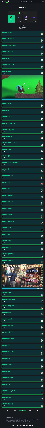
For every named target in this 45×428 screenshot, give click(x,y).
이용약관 (17, 423)
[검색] (43, 1)
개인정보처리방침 (21, 423)
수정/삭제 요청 (27, 423)
